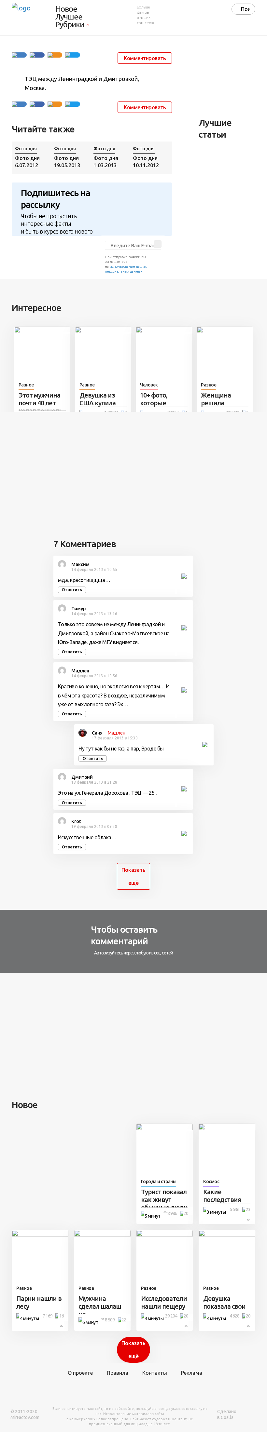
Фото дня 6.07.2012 (27, 161)
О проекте (80, 1373)
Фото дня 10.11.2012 (146, 161)
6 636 (234, 1209)
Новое (66, 9)
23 (248, 1209)
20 (186, 1213)
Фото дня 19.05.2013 (67, 161)
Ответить (72, 590)
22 (123, 1319)
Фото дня (26, 148)
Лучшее (68, 17)
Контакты (154, 1373)
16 (61, 1315)
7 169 (47, 1315)
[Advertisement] (233, 78)
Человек (149, 384)
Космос (211, 1181)
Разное (26, 384)
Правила (117, 1373)
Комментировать (145, 58)
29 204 (171, 1315)
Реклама (191, 1373)
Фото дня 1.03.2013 (105, 161)
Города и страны (158, 1181)
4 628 (234, 1315)
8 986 (172, 1213)
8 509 (110, 1319)
